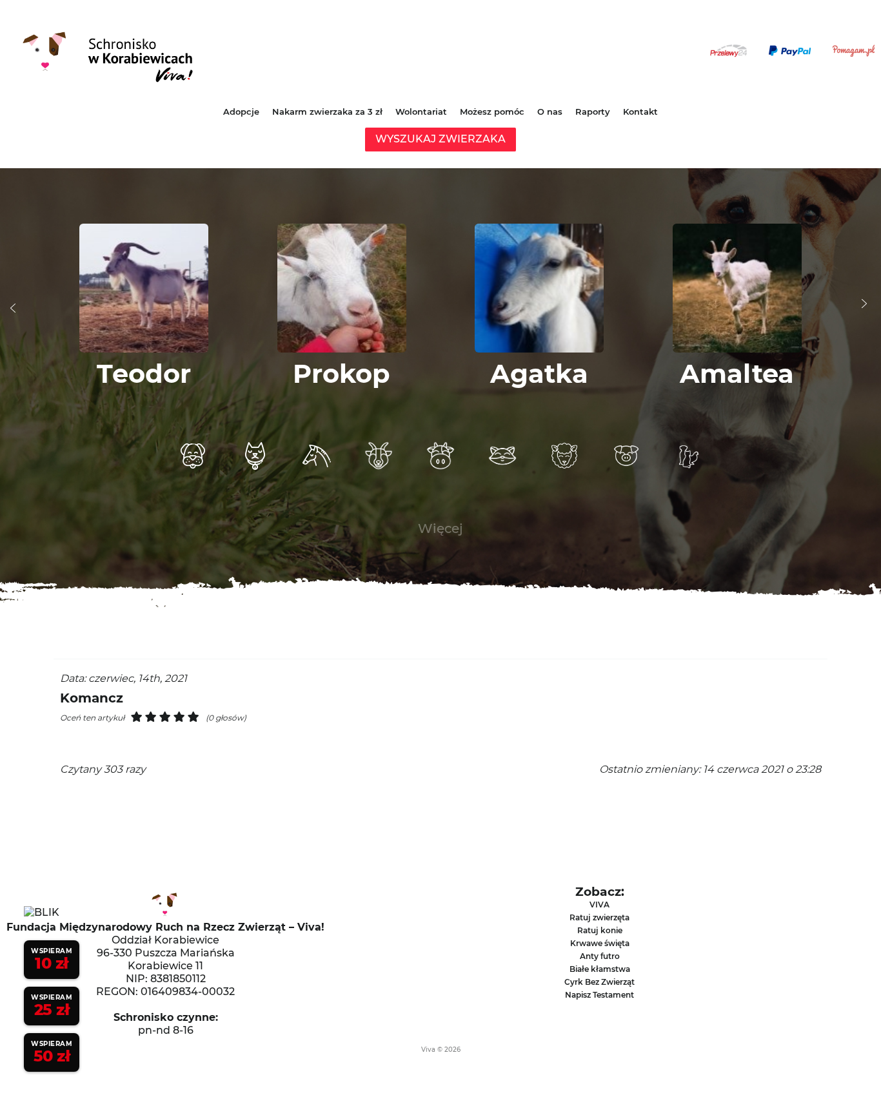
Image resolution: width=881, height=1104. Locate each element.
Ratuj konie (599, 930)
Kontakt (640, 111)
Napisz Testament (599, 995)
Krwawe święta (599, 943)
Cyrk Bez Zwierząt (599, 982)
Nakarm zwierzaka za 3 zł (327, 111)
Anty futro (600, 956)
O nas (549, 111)
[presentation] (12, 308)
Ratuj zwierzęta (599, 917)
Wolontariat (421, 111)
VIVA (599, 904)
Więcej (440, 528)
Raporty (592, 111)
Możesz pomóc (492, 111)
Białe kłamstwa (599, 969)
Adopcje (241, 111)
